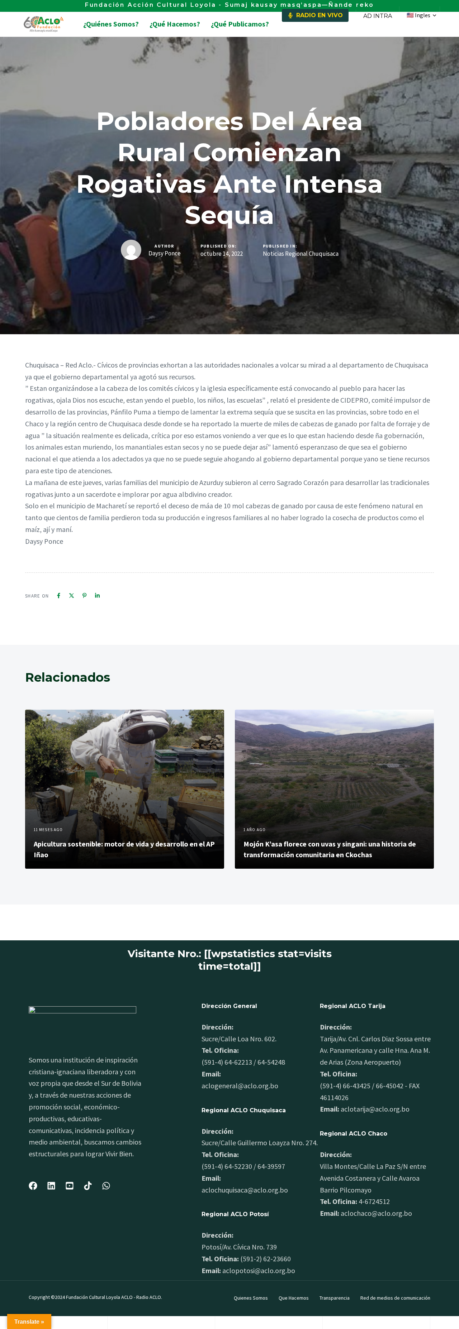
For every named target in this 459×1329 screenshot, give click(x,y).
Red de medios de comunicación (395, 1298)
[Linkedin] (97, 595)
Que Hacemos (294, 1298)
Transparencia (335, 1298)
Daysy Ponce (164, 253)
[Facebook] (58, 595)
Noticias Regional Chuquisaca (301, 254)
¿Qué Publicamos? (240, 23)
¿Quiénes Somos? (111, 23)
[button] (421, 15)
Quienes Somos (251, 1298)
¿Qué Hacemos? (175, 23)
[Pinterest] (84, 595)
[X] (71, 595)
